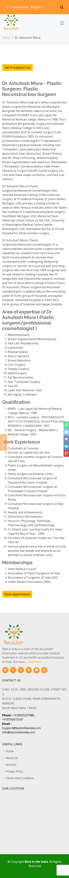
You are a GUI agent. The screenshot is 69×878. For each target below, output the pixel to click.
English (36, 7)
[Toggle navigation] (62, 23)
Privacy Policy (14, 771)
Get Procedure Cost (17, 67)
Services (11, 764)
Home (6, 38)
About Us (12, 757)
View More (34, 662)
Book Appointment (17, 594)
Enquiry (3, 442)
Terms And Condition (20, 778)
